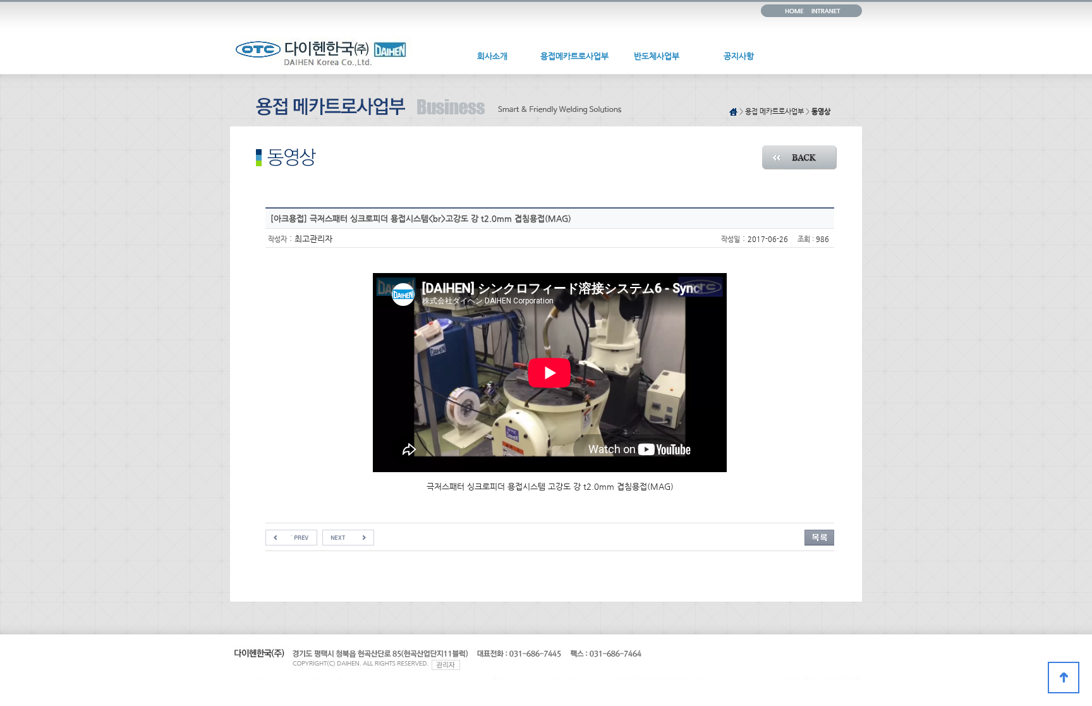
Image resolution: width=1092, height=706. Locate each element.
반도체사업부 (656, 56)
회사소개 (492, 56)
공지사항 (739, 56)
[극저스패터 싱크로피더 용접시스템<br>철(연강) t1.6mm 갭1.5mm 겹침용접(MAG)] (348, 534)
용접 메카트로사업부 (774, 111)
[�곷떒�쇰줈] (1063, 677)
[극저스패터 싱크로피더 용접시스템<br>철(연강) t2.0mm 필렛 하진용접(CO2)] (291, 534)
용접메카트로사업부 (574, 56)
